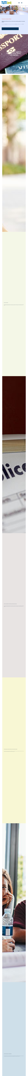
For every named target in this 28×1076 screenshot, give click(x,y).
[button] (25, 2)
